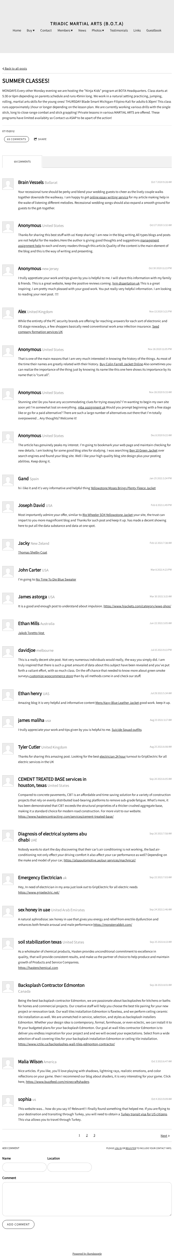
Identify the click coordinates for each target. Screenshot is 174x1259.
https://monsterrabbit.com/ (112, 924)
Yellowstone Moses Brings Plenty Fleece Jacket (123, 488)
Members (64, 30)
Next (164, 1135)
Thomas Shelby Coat (32, 552)
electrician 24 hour (113, 756)
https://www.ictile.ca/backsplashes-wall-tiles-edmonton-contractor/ (66, 1044)
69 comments (16, 139)
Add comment (18, 1224)
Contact (46, 30)
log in (118, 1148)
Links (137, 30)
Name (6, 1158)
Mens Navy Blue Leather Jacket (117, 702)
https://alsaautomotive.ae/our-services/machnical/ (100, 860)
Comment (9, 1178)
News (82, 30)
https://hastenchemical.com (38, 967)
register (131, 1148)
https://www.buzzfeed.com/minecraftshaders (57, 1081)
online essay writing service (109, 197)
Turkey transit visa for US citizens (144, 1114)
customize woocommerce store (51, 676)
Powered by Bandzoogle (87, 1254)
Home (17, 30)
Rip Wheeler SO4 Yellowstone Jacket (107, 515)
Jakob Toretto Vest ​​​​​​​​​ (31, 633)
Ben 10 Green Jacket (143, 450)
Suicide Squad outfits (127, 729)
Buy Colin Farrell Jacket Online (121, 364)
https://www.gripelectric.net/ (38, 892)
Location (53, 1158)
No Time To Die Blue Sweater (56, 579)
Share (42, 139)
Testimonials (119, 30)
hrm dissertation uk (126, 283)
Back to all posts (15, 68)
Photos (97, 30)
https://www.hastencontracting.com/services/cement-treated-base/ (66, 816)
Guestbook (153, 30)
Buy (29, 30)
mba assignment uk (91, 407)
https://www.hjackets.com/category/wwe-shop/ (137, 606)
